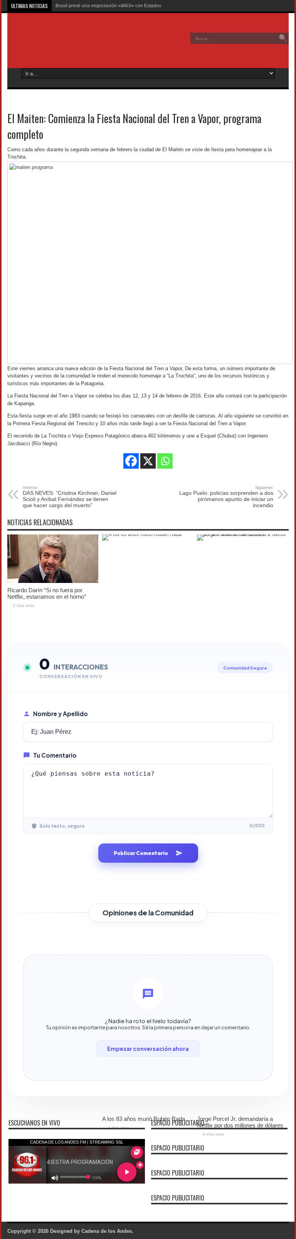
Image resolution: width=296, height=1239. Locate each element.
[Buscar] (283, 38)
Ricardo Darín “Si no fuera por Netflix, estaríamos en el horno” (46, 593)
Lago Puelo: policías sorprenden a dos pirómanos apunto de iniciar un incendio (226, 496)
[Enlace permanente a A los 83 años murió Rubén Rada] (147, 534)
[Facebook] (131, 461)
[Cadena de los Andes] (63, 44)
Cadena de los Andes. (107, 1231)
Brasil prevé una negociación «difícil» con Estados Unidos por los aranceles (135, 5)
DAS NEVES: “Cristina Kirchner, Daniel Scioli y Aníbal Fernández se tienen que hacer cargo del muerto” (69, 496)
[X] (148, 461)
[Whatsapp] (165, 461)
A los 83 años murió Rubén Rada (143, 1118)
